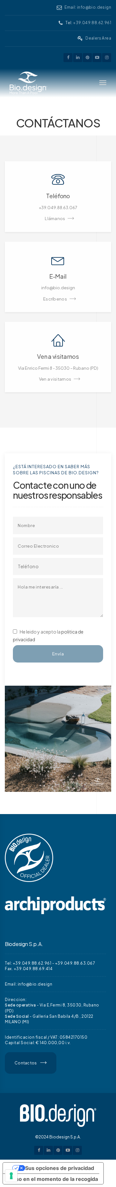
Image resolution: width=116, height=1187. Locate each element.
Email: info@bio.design (87, 7)
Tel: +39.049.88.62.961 (28, 963)
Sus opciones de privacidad (59, 1168)
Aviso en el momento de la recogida (53, 1179)
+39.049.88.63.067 (75, 963)
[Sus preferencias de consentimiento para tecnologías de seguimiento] (11, 1176)
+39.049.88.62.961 (92, 22)
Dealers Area (98, 38)
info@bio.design (35, 984)
